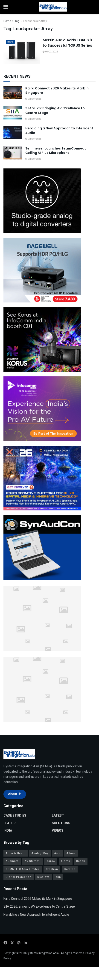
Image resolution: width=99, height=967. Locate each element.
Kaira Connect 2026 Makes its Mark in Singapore (57, 90)
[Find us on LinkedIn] (25, 943)
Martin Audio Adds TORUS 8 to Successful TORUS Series (67, 42)
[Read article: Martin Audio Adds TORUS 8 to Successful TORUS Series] (21, 51)
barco (51, 861)
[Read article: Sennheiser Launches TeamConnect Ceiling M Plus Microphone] (12, 152)
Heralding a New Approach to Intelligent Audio (59, 130)
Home (7, 21)
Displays (43, 877)
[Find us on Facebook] (5, 943)
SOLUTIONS (61, 823)
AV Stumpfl (33, 861)
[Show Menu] (5, 7)
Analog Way (40, 853)
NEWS (10, 42)
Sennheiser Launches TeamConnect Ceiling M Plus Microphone (55, 150)
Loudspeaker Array (35, 21)
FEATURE (10, 823)
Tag (17, 21)
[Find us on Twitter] (12, 943)
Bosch (80, 861)
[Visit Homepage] (53, 7)
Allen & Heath (16, 853)
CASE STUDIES (14, 815)
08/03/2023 (51, 51)
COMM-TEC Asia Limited (23, 869)
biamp (65, 861)
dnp (58, 877)
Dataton (69, 869)
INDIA (7, 830)
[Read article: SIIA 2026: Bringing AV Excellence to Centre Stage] (12, 112)
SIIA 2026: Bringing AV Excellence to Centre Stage (55, 110)
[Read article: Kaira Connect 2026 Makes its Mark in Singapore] (12, 92)
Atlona (71, 853)
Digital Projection (18, 877)
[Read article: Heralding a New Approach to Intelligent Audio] (12, 132)
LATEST (58, 815)
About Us (14, 794)
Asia (57, 853)
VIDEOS (57, 830)
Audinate (12, 861)
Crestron (52, 869)
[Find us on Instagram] (18, 943)
